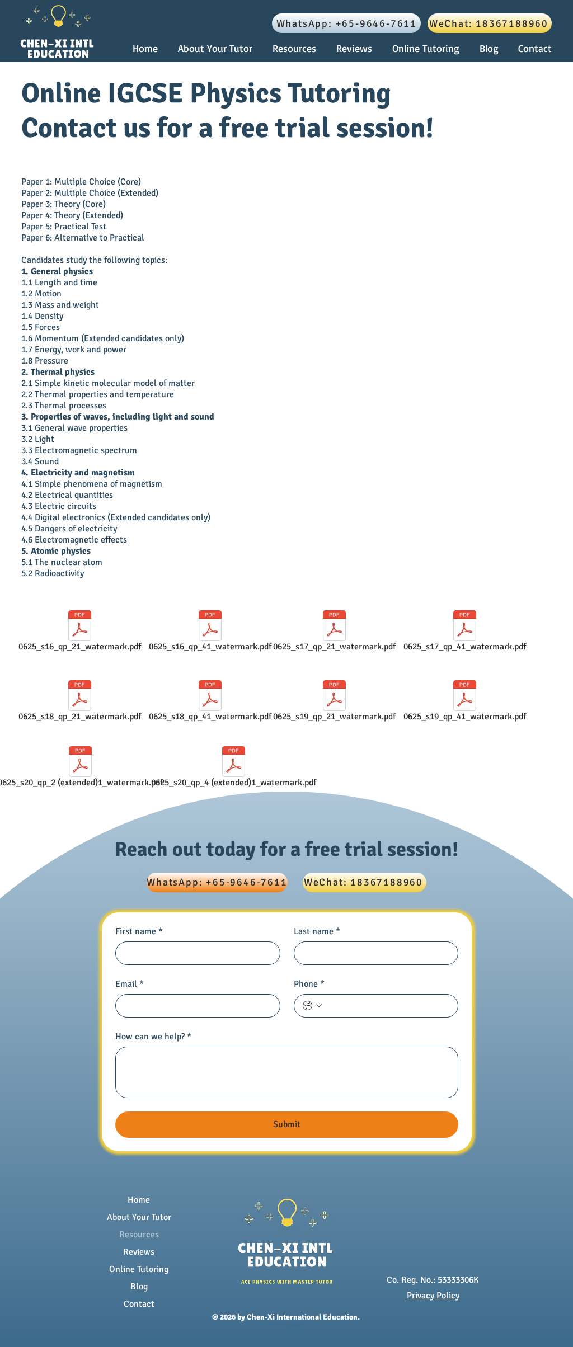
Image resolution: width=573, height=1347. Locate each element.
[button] (296, 48)
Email (129, 984)
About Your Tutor (139, 1217)
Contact (139, 1304)
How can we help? (153, 1036)
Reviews (138, 1251)
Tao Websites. (293, 1324)
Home (139, 1199)
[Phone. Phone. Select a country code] (312, 1005)
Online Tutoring (138, 1269)
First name (139, 931)
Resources (139, 1234)
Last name (317, 931)
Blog (139, 1286)
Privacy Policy (433, 1295)
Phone (309, 984)
